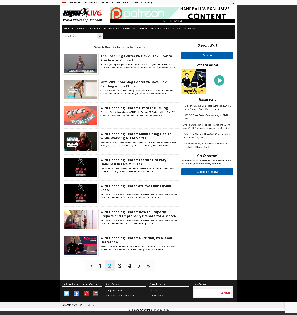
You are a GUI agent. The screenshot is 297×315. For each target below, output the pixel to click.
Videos (68, 28)
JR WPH (94, 28)
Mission (154, 290)
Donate (109, 2)
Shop (143, 28)
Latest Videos (156, 295)
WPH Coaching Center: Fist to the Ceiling (134, 108)
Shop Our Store (114, 290)
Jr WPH (135, 2)
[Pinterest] (86, 293)
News (81, 28)
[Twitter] (66, 293)
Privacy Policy (161, 309)
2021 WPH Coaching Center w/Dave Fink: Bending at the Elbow (133, 84)
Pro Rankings (147, 2)
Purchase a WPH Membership (120, 295)
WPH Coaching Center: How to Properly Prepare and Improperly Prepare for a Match (138, 214)
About (155, 28)
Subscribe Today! (207, 171)
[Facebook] (76, 293)
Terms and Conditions (140, 309)
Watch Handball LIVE (94, 2)
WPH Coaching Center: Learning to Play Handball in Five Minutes (133, 162)
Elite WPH (111, 28)
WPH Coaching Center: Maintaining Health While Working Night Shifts (136, 136)
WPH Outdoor (122, 2)
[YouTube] (96, 293)
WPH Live (129, 28)
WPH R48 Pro (75, 2)
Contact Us (172, 28)
